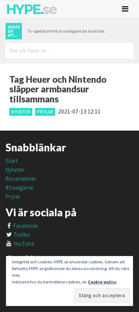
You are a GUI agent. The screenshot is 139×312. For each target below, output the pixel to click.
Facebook (25, 225)
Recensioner (21, 178)
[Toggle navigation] (125, 8)
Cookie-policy (102, 282)
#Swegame (19, 187)
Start (11, 160)
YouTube (23, 243)
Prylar (45, 112)
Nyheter (20, 112)
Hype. (31, 9)
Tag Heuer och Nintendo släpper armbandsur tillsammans (57, 89)
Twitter (21, 234)
